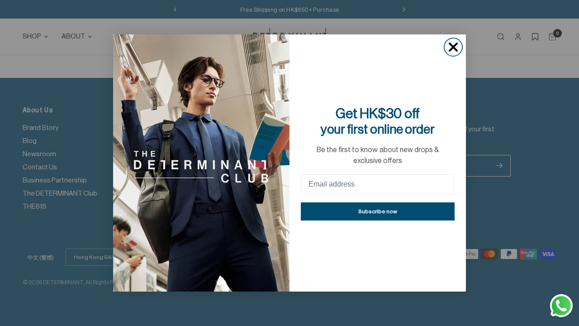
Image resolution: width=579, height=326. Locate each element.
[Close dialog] (453, 47)
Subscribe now (377, 211)
